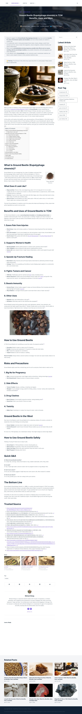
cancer (42, 276)
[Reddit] (50, 584)
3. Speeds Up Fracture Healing (14, 137)
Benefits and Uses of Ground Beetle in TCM (16, 133)
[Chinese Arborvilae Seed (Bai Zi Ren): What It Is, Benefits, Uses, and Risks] (60, 48)
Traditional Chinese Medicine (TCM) (19, 109)
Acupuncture (63, 95)
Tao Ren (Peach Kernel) (45, 236)
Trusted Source (9, 158)
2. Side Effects (11, 147)
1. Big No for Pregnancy (13, 146)
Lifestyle (25, 3)
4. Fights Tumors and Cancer (14, 139)
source (8, 251)
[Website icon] (28, 609)
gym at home (63, 108)
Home (7, 3)
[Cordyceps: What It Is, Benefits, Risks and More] (12, 560)
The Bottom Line (10, 157)
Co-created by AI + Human (57, 26)
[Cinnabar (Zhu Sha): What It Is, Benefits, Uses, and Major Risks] (60, 80)
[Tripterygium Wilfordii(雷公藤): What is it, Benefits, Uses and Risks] (29, 560)
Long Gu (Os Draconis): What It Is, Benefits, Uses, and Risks (70, 72)
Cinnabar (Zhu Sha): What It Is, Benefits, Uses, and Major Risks (70, 80)
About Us (32, 3)
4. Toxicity (10, 150)
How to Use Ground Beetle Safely (14, 153)
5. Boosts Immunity (12, 140)
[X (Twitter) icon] (31, 609)
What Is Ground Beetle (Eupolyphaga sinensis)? (17, 130)
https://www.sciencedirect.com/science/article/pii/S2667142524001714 (24, 550)
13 (44, 307)
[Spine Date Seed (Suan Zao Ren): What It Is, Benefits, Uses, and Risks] (60, 56)
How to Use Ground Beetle (12, 143)
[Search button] (76, 37)
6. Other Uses (11, 142)
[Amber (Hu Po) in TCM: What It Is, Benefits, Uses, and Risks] (60, 64)
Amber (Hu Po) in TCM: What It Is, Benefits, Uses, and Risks (70, 64)
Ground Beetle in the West (12, 152)
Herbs (6, 578)
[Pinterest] (30, 584)
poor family (63, 118)
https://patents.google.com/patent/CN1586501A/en (19, 533)
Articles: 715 (29, 611)
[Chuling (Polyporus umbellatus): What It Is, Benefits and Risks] (46, 560)
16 (42, 399)
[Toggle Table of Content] (26, 129)
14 (43, 343)
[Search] (77, 3)
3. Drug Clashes (11, 149)
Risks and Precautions (11, 145)
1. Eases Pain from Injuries (13, 134)
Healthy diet (63, 111)
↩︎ (31, 509)
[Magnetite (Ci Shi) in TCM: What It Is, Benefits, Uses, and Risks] (66, 690)
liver (30, 274)
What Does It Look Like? (13, 132)
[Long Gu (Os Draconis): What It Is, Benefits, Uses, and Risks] (60, 72)
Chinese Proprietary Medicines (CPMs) (66, 100)
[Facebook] (9, 584)
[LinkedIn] (40, 584)
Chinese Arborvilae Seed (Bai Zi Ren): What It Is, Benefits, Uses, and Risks (70, 48)
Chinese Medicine (15, 3)
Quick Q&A (8, 155)
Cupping (62, 104)
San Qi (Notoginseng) (33, 236)
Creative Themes (27, 708)
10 (28, 299)
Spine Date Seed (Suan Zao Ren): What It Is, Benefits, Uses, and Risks (70, 56)
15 (17, 390)
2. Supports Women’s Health (14, 136)
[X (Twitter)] (19, 584)
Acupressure (63, 92)
